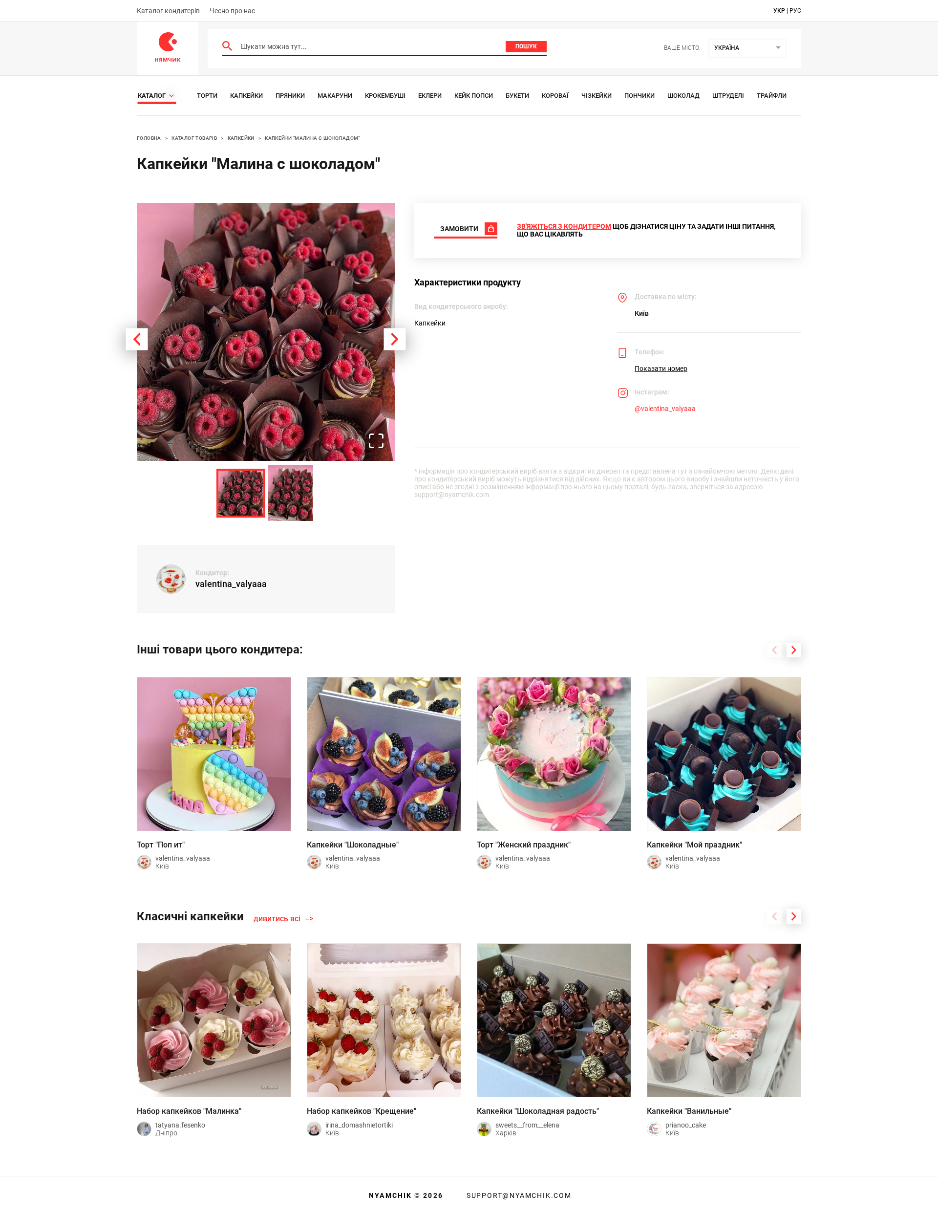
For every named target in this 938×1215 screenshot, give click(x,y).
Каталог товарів (194, 138)
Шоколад (683, 95)
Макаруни (335, 95)
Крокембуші (385, 95)
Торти (207, 95)
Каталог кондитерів (168, 11)
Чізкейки (596, 95)
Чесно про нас (232, 11)
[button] (266, 332)
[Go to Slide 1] (240, 493)
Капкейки (246, 95)
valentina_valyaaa (231, 584)
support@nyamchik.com (518, 1195)
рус (795, 10)
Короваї (555, 95)
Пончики (639, 95)
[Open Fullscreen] (376, 441)
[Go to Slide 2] (290, 493)
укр (779, 10)
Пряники (290, 95)
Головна (149, 138)
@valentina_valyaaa (665, 408)
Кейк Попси (473, 95)
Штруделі (728, 95)
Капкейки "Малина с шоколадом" (312, 138)
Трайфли (772, 95)
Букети (517, 95)
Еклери (430, 95)
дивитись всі (277, 918)
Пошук (526, 46)
